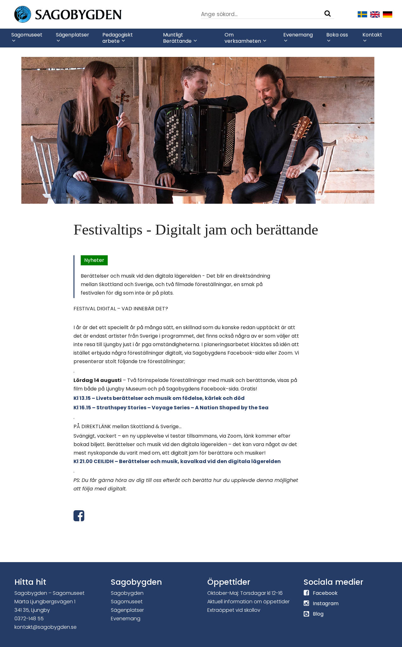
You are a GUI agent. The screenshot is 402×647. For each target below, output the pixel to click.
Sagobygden (127, 593)
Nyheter (94, 260)
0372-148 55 (29, 618)
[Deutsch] (387, 13)
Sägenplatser (127, 610)
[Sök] (328, 13)
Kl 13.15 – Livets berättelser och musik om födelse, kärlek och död (159, 398)
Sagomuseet (127, 601)
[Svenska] (362, 13)
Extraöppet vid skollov (233, 610)
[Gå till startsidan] (86, 13)
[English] (375, 13)
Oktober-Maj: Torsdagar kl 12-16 (245, 593)
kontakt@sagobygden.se (45, 627)
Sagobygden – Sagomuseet (49, 593)
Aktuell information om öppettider (248, 601)
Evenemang (125, 618)
